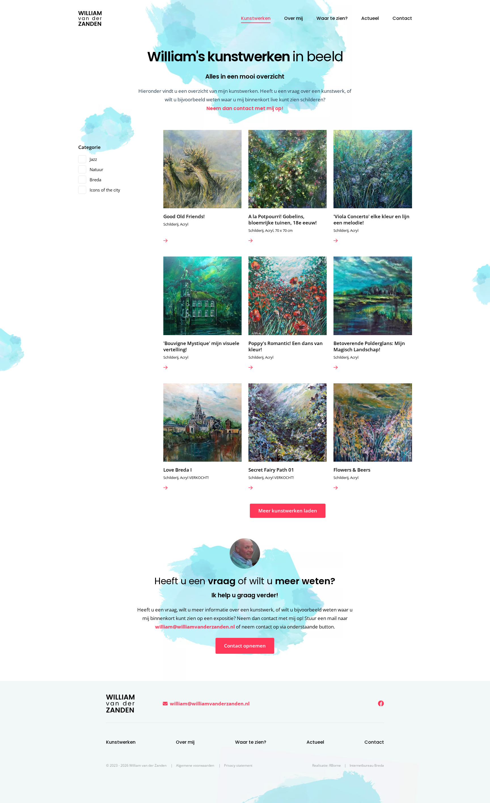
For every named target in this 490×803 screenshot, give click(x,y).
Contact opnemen (245, 645)
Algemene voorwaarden (195, 765)
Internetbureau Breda (367, 765)
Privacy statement (238, 765)
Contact (402, 18)
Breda (95, 179)
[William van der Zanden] (90, 18)
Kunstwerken (256, 18)
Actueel (370, 18)
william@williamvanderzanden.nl (195, 626)
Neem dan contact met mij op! (244, 108)
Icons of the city (105, 190)
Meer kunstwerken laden (287, 510)
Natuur (96, 169)
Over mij (293, 18)
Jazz (93, 159)
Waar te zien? (332, 18)
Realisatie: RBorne (326, 765)
